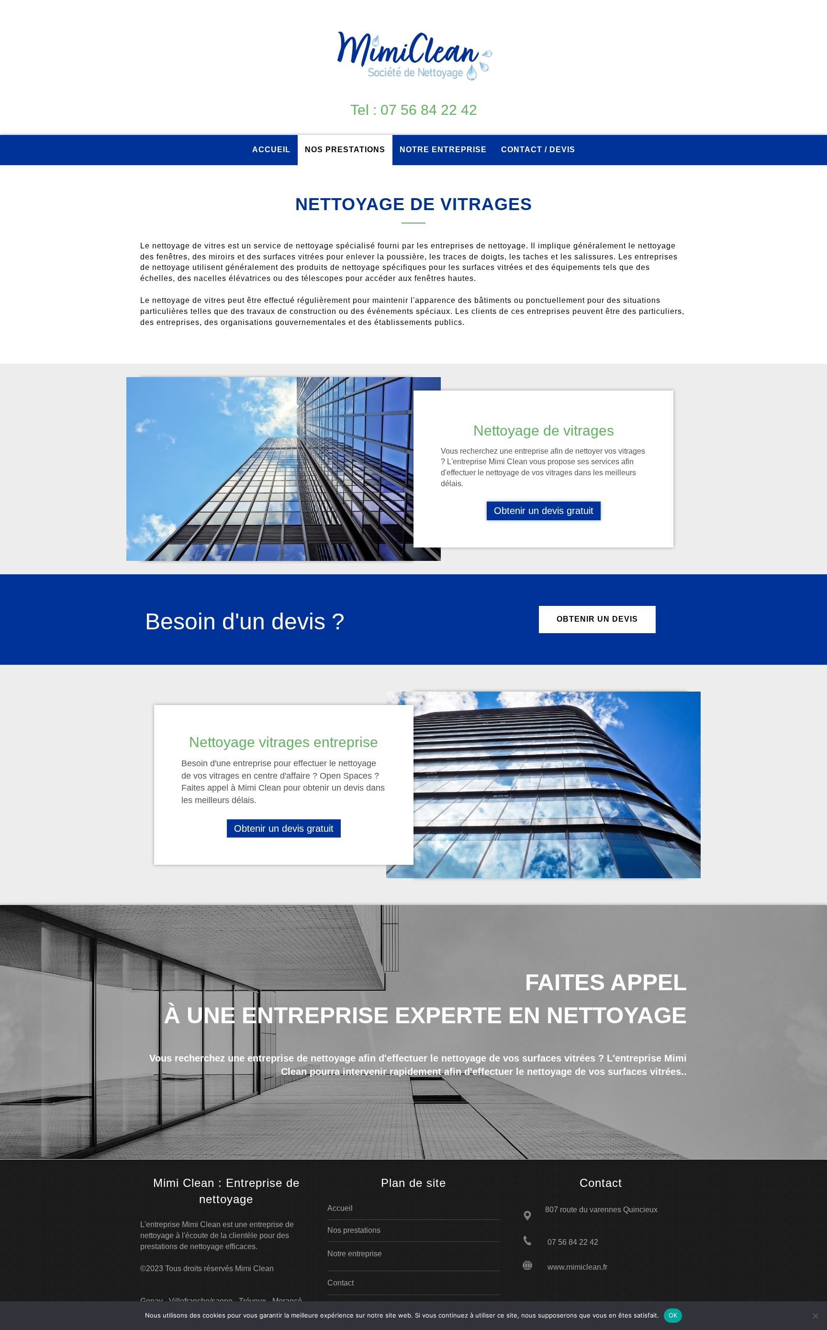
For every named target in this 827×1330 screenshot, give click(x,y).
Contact (340, 1283)
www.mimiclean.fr (577, 1267)
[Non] (815, 1315)
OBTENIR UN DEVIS (597, 619)
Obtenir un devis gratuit (543, 510)
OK (673, 1315)
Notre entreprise (354, 1254)
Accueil (340, 1208)
